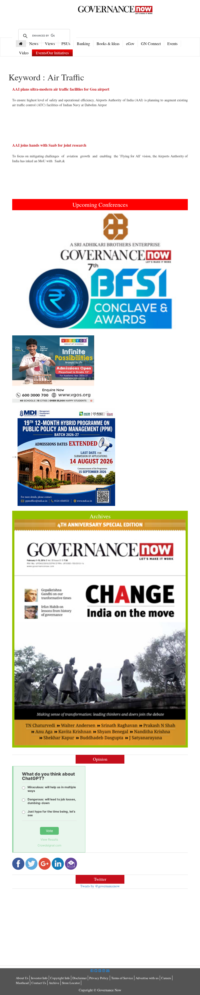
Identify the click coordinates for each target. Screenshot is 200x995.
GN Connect (151, 43)
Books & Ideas (108, 43)
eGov (130, 43)
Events (172, 43)
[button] (25, 271)
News (33, 43)
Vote (49, 831)
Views (50, 43)
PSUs (65, 43)
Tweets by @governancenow (100, 886)
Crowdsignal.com (49, 845)
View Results (49, 839)
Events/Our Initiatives (52, 52)
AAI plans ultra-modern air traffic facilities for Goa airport (60, 89)
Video (24, 52)
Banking (83, 43)
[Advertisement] (53, 928)
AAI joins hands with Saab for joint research (49, 145)
